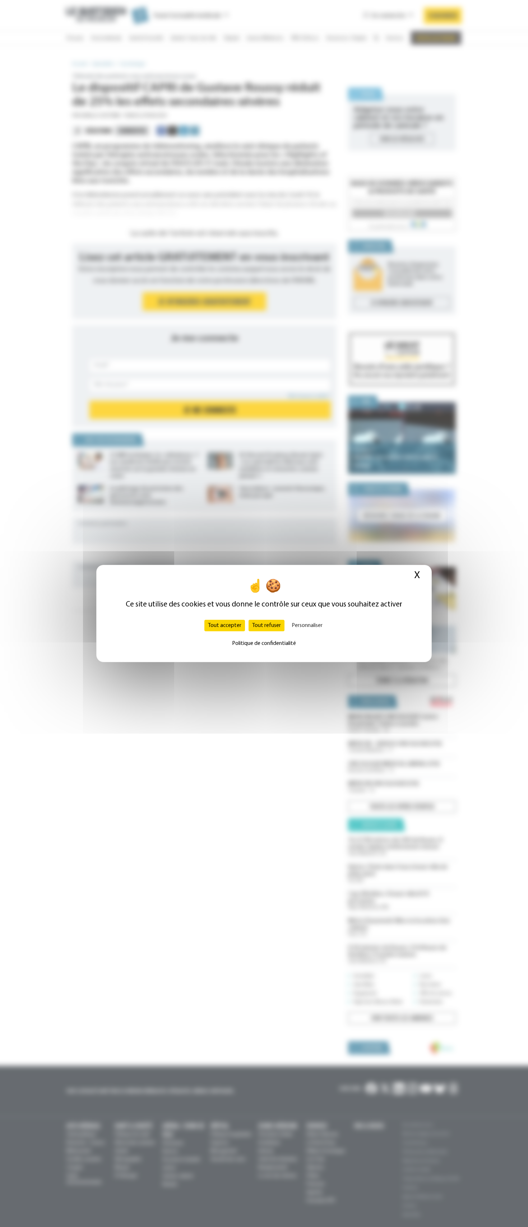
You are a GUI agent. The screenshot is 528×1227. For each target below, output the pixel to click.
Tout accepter (224, 625)
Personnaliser (307, 625)
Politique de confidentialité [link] (264, 643)
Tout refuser (266, 625)
